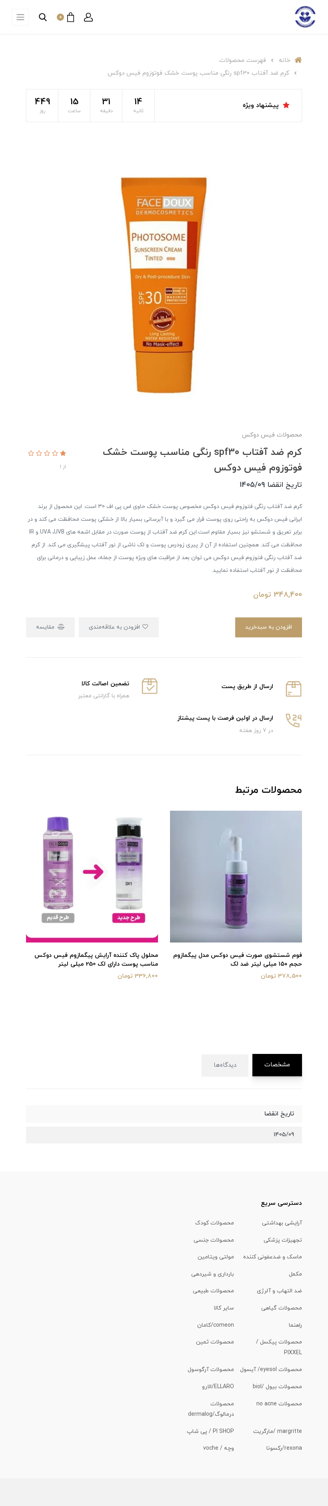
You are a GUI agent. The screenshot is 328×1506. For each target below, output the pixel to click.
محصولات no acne (279, 1404)
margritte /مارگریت (277, 1431)
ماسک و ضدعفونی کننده (272, 1257)
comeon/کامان (215, 1325)
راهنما (295, 1325)
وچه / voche (218, 1448)
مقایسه (46, 627)
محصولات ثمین (215, 1342)
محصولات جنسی (214, 1240)
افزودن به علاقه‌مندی (115, 627)
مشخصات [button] (277, 1065)
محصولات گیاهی (281, 1308)
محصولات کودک (214, 1223)
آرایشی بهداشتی (282, 1223)
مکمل (295, 1274)
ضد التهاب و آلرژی (279, 1291)
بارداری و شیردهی (212, 1274)
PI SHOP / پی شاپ (210, 1431)
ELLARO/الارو (218, 1387)
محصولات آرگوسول (211, 1369)
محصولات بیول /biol (277, 1387)
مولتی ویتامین (216, 1257)
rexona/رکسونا (284, 1448)
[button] (88, 17)
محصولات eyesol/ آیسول (271, 1369)
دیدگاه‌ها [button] (225, 1065)
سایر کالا (224, 1308)
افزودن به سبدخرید (268, 627)
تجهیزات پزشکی (283, 1240)
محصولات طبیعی (213, 1291)
